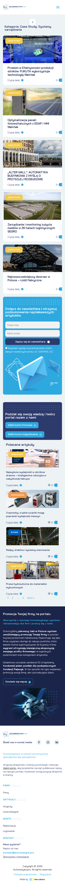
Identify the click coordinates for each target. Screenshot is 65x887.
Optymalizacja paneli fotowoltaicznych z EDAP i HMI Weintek (28, 123)
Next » (30, 597)
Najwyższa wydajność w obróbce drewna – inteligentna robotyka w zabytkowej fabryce (26, 475)
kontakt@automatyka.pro (18, 852)
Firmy (6, 792)
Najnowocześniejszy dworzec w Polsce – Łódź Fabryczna (29, 278)
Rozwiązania (17, 495)
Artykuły (7, 806)
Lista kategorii (10, 811)
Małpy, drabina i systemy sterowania (28, 549)
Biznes (14, 532)
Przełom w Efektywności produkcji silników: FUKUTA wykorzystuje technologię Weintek (31, 71)
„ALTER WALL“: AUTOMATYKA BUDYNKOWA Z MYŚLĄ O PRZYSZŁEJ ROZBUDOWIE (28, 175)
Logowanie (9, 831)
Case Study (14, 41)
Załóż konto (9, 768)
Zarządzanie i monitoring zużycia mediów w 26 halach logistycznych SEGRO (31, 228)
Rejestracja (9, 825)
